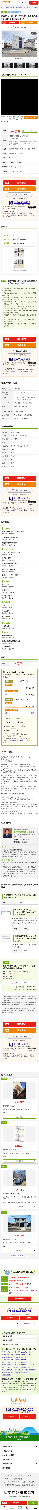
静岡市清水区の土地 (21, 1359)
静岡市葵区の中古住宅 (9, 1352)
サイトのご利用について (11, 1482)
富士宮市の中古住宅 (26, 1362)
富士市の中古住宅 (7, 1354)
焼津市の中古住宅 (7, 1372)
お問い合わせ (18, 1479)
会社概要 (19, 1476)
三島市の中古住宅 (7, 1359)
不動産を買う (7, 1446)
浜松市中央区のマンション (10, 1362)
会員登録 (34, 2)
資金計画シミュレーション (17, 740)
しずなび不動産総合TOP (7, 7)
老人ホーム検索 (8, 1455)
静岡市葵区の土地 (20, 1357)
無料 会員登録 (19, 1298)
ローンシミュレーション (30, 131)
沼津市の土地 (6, 1375)
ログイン (24, 3)
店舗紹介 (29, 1318)
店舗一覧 (29, 1476)
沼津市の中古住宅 (7, 1357)
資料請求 (9, 22)
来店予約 (10, 1318)
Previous (2, 44)
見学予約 (27, 22)
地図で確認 (15, 139)
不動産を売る (7, 1451)
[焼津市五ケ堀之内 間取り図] (19, 259)
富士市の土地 (19, 1370)
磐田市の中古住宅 (7, 1370)
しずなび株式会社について (28, 1323)
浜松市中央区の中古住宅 (10, 1367)
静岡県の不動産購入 (21, 7)
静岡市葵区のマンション (10, 1364)
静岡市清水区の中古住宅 (25, 1352)
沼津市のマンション (25, 1367)
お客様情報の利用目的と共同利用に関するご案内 (19, 1485)
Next (36, 44)
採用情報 (6, 1479)
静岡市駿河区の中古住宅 (22, 1354)
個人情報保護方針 (28, 1482)
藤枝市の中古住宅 (30, 1370)
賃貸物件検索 (7, 1459)
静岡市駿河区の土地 (21, 1372)
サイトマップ (8, 1476)
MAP (21, 836)
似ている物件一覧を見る (20, 1255)
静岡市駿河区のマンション (27, 1364)
